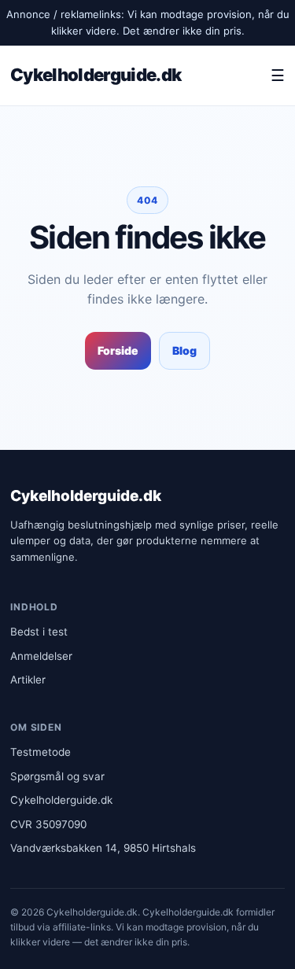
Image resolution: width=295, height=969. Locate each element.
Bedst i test (39, 631)
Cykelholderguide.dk (95, 74)
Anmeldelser (41, 656)
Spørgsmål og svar (57, 776)
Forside (118, 350)
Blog (184, 350)
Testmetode (40, 752)
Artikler (28, 679)
